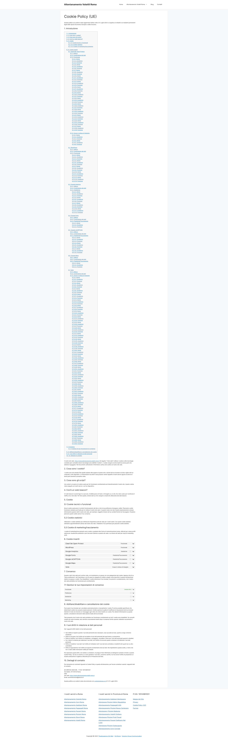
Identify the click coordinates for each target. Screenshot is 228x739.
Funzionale (75, 57)
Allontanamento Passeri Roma (75, 711)
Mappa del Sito (138, 699)
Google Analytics (74, 184)
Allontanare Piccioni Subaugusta (110, 726)
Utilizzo (74, 53)
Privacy (135, 702)
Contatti (159, 4)
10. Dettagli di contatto (74, 455)
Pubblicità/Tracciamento (79, 221)
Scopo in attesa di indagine (80, 133)
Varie (71, 270)
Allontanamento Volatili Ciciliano (110, 714)
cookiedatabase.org (100, 681)
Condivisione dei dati (78, 55)
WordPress (72, 147)
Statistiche (75, 190)
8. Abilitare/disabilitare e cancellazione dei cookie (81, 452)
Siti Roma (118, 736)
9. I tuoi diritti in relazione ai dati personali (79, 453)
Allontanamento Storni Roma (74, 717)
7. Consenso (70, 447)
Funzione (77, 62)
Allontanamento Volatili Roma (80, 4)
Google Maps (73, 255)
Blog (152, 4)
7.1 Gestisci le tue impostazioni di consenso (81, 448)
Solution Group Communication (132, 736)
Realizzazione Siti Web (106, 736)
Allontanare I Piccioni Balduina (109, 711)
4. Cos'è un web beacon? (74, 39)
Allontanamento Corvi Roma (74, 702)
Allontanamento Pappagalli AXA (110, 705)
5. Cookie (69, 41)
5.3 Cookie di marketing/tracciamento (80, 46)
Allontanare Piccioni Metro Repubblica (112, 702)
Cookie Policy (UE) (139, 705)
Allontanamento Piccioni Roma (75, 714)
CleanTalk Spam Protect (76, 51)
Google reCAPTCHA (75, 230)
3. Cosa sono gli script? (73, 37)
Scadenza (77, 61)
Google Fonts (73, 215)
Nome (76, 59)
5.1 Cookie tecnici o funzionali (78, 42)
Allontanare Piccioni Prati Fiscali (110, 717)
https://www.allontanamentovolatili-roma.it (87, 461)
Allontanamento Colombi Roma (75, 699)
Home (121, 4)
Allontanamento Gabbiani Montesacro (112, 699)
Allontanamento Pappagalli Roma (76, 708)
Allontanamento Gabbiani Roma (75, 705)
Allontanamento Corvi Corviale (109, 729)
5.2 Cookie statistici (75, 44)
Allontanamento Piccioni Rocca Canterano (114, 708)
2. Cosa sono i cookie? (73, 35)
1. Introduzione (71, 33)
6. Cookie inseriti (72, 49)
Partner (135, 708)
